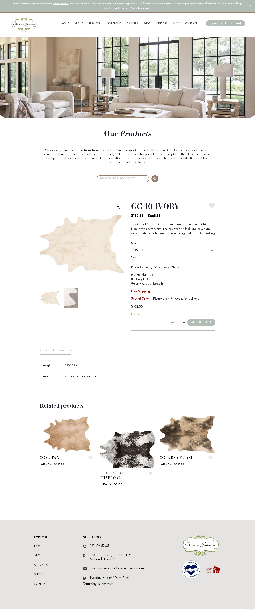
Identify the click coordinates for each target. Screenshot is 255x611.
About (78, 23)
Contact (191, 23)
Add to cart (201, 322)
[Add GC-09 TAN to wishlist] (90, 458)
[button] (101, 23)
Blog (176, 23)
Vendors (162, 23)
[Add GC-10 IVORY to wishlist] (211, 206)
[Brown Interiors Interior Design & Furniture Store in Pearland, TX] (24, 25)
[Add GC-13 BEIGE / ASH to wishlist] (210, 458)
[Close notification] (250, 6)
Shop (146, 23)
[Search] (154, 178)
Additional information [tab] (55, 350)
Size (134, 243)
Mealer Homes (61, 4)
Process (132, 23)
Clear (133, 257)
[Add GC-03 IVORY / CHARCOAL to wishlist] (150, 473)
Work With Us (221, 23)
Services (41, 565)
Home (65, 23)
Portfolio (114, 23)
